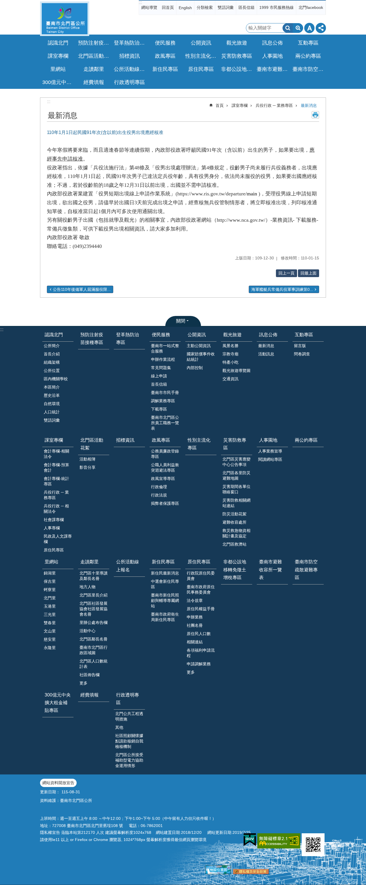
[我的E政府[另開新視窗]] (250, 839)
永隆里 (50, 647)
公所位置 (52, 370)
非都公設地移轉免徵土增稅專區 (237, 69)
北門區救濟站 (234, 544)
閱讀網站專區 (270, 459)
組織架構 (52, 362)
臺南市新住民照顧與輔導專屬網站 (165, 600)
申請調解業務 (199, 664)
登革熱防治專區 (130, 43)
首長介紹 (52, 354)
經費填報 (93, 82)
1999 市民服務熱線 (276, 7)
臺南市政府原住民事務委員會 (201, 589)
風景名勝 (230, 345)
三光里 (50, 614)
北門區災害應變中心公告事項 (236, 462)
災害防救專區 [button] (236, 56)
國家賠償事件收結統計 (201, 357)
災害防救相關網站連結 (236, 503)
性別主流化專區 (201, 56)
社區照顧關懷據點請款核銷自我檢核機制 (129, 741)
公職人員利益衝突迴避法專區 (165, 467)
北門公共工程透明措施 (129, 716)
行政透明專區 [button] (129, 82)
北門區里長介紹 (93, 595)
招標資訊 (129, 56)
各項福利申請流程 (201, 653)
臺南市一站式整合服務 (165, 348)
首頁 (220, 105)
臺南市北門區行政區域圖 (93, 650)
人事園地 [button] (272, 56)
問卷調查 (302, 354)
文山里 (50, 631)
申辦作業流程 (163, 359)
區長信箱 (246, 7)
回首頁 (168, 7)
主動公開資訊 (199, 345)
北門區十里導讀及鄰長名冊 (93, 576)
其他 (119, 727)
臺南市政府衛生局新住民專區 (165, 617)
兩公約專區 (308, 56)
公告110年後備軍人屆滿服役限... (82, 289)
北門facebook (311, 7)
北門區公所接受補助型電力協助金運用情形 (129, 760)
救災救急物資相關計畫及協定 (236, 533)
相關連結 (195, 642)
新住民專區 (163, 561)
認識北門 (54, 334)
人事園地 (268, 440)
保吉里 (50, 581)
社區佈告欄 (89, 674)
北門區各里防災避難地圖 (236, 475)
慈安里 (50, 639)
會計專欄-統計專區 (56, 481)
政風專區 (161, 440)
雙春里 (50, 622)
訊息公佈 (268, 334)
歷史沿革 (52, 395)
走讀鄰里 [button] (93, 69)
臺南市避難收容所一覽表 (273, 69)
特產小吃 (230, 362)
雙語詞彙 (226, 7)
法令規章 (195, 600)
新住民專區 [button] (165, 69)
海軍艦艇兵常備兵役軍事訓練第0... (282, 289)
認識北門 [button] (58, 43)
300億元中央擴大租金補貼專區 (58, 82)
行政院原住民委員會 (201, 576)
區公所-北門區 (64, 18)
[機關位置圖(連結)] (218, 872)
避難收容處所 (234, 522)
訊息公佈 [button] (272, 43)
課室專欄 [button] (58, 56)
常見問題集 (161, 367)
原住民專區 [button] (201, 69)
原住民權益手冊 (201, 608)
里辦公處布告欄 (93, 622)
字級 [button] (309, 28)
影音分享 (87, 467)
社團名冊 (195, 625)
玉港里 (50, 606)
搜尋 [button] (288, 28)
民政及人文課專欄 (58, 539)
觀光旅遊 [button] (236, 43)
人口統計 (52, 412)
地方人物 (87, 586)
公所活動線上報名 (130, 69)
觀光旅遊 (232, 334)
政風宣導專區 (163, 478)
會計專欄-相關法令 (56, 454)
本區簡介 (52, 387)
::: (140, 2)
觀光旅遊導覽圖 (236, 370)
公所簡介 (52, 345)
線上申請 (159, 376)
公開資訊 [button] (201, 43)
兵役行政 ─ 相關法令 (56, 509)
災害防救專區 (234, 444)
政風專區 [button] (165, 56)
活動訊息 (266, 354)
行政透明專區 (127, 698)
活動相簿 (87, 459)
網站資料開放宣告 (58, 782)
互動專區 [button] (308, 43)
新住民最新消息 (165, 573)
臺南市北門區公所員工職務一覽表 (165, 423)
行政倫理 (159, 486)
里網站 (51, 561)
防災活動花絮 (234, 514)
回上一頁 (287, 273)
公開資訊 (197, 334)
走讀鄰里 (89, 561)
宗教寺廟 (230, 354)
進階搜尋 (298, 28)
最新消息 (309, 105)
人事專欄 (52, 528)
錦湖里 (50, 573)
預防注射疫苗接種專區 (94, 43)
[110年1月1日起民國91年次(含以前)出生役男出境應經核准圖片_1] (313, 844)
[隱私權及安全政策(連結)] (251, 872)
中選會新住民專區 (165, 584)
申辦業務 (195, 617)
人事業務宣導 (270, 451)
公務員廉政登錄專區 (165, 454)
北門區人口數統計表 (93, 664)
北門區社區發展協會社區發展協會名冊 (93, 608)
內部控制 (195, 367)
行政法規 (159, 495)
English (185, 7)
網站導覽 (149, 7)
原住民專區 (54, 550)
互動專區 (304, 334)
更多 (83, 683)
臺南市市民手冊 (165, 392)
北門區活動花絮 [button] (94, 56)
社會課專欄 (54, 519)
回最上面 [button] (309, 273)
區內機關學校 (56, 379)
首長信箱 (159, 384)
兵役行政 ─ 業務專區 (274, 105)
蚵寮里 (50, 589)
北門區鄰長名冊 (93, 639)
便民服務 (161, 334)
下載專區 (159, 409)
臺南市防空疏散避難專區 (309, 69)
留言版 (300, 345)
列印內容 (315, 115)
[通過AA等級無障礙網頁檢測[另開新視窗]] (278, 840)
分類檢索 (205, 7)
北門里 (50, 598)
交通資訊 (230, 379)
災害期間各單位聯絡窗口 (236, 489)
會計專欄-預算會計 (56, 467)
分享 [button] (321, 28)
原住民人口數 (199, 633)
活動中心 (87, 630)
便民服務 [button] (165, 43)
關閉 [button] (180, 321)
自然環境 (52, 403)
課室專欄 (240, 105)
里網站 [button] (58, 69)
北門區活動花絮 (91, 444)
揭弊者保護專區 (165, 503)
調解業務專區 (163, 401)
